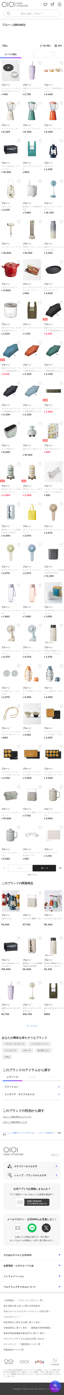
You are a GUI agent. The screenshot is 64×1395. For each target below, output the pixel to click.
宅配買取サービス (28, 1344)
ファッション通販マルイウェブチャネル (19, 1133)
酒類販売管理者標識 (40, 1327)
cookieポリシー (11, 1316)
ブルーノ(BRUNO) (46, 1133)
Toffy (7, 1057)
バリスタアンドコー (40, 1044)
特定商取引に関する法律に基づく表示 (22, 1322)
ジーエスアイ (10, 1050)
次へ (43, 868)
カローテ (27, 1050)
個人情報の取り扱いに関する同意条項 (22, 1305)
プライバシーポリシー (28, 1300)
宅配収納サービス (12, 1349)
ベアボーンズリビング (14, 1044)
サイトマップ (10, 1344)
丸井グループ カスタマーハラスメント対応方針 (26, 1311)
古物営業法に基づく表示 (15, 1327)
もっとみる (32, 1026)
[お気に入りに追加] (18, 893)
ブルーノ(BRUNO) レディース (17, 1116)
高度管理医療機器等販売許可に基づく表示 (24, 1333)
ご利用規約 (9, 1300)
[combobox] (32, 13)
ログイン (55, 1155)
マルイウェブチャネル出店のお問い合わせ (24, 1338)
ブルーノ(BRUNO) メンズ (15, 1122)
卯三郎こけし (43, 1050)
